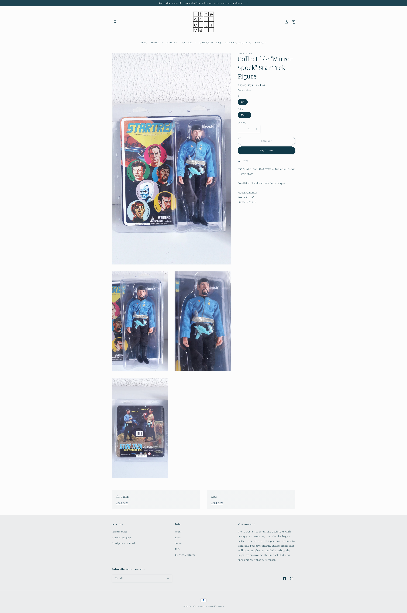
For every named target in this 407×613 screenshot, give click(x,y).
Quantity (242, 122)
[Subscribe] (168, 578)
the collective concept (198, 606)
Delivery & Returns (185, 554)
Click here (122, 502)
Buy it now (266, 150)
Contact (179, 543)
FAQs (177, 549)
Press (178, 537)
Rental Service (119, 531)
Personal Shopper (121, 537)
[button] (115, 22)
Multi (244, 115)
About (178, 531)
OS (242, 102)
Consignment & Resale (124, 543)
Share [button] (244, 160)
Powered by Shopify (216, 606)
